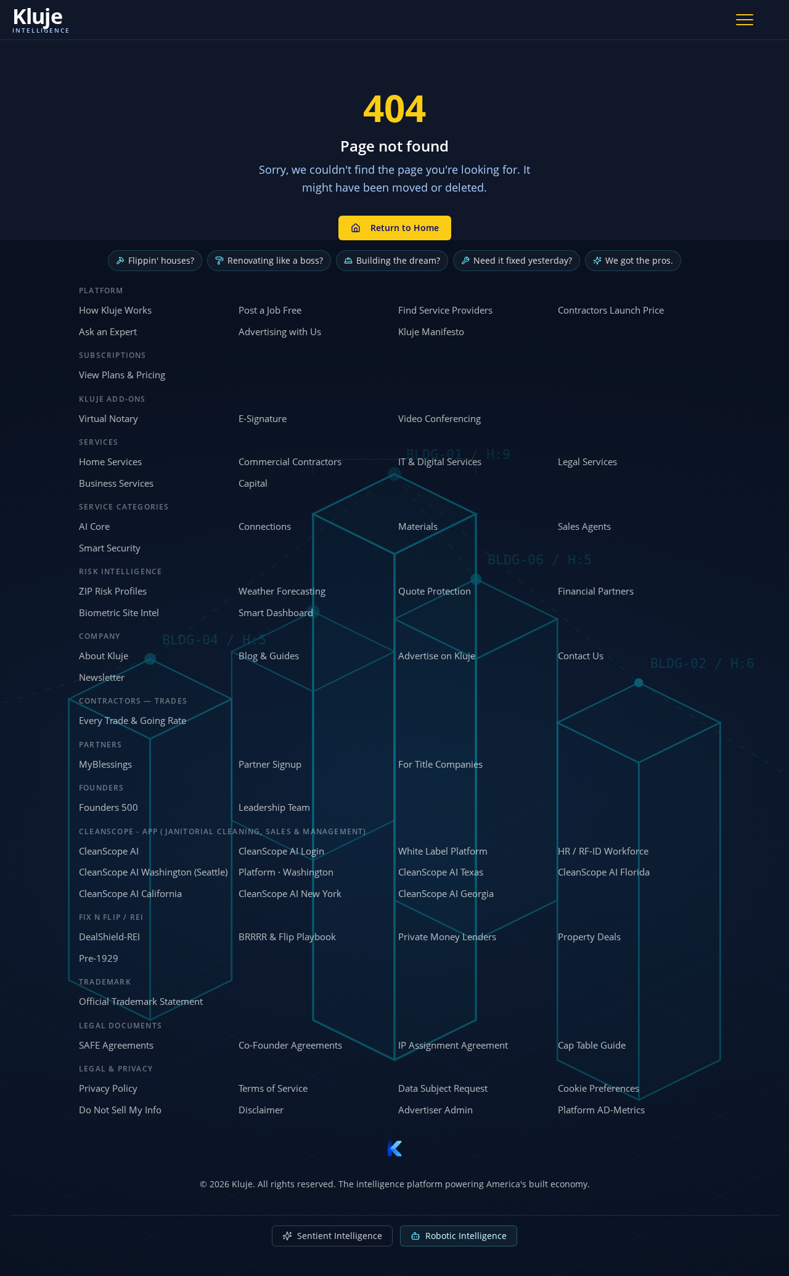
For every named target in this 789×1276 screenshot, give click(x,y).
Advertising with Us (280, 331)
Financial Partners (596, 591)
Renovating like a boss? (275, 260)
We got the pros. (639, 260)
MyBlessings (105, 764)
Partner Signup (270, 764)
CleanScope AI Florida (604, 872)
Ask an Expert (108, 331)
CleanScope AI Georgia (446, 893)
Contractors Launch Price (611, 310)
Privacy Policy (108, 1088)
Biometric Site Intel (119, 612)
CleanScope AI (109, 851)
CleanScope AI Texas (440, 872)
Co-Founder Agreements (290, 1045)
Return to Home (404, 228)
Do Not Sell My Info (120, 1109)
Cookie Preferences (598, 1088)
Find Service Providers (445, 310)
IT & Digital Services (439, 461)
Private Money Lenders (447, 936)
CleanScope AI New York (290, 893)
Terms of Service (273, 1088)
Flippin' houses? (161, 260)
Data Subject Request (443, 1088)
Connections (265, 526)
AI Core (94, 526)
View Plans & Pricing (122, 374)
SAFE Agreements (116, 1045)
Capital (253, 483)
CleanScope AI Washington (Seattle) (153, 872)
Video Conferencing (439, 418)
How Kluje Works (115, 310)
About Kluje (103, 655)
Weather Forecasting (282, 591)
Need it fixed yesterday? (522, 260)
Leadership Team (274, 807)
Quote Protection (434, 591)
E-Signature (263, 418)
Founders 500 (108, 807)
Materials (418, 526)
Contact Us (580, 655)
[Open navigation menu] (744, 19)
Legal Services (587, 461)
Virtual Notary (108, 418)
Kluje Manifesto (431, 331)
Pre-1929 (98, 958)
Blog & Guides (269, 655)
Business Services (116, 483)
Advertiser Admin (435, 1109)
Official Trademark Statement (141, 1001)
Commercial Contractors (290, 461)
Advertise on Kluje (436, 655)
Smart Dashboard (276, 612)
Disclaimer (261, 1109)
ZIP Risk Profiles (113, 591)
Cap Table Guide (592, 1045)
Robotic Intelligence (466, 1235)
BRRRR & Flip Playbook (287, 936)
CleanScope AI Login (281, 851)
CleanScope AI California (130, 893)
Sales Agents (584, 526)
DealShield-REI (109, 936)
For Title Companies (440, 764)
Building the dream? (398, 260)
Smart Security (110, 548)
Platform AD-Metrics (601, 1109)
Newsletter (102, 677)
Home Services (110, 461)
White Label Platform (443, 851)
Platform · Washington (286, 872)
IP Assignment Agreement (453, 1045)
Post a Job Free (270, 310)
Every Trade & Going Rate (132, 720)
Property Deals (589, 936)
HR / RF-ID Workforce (603, 851)
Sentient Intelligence (339, 1235)
